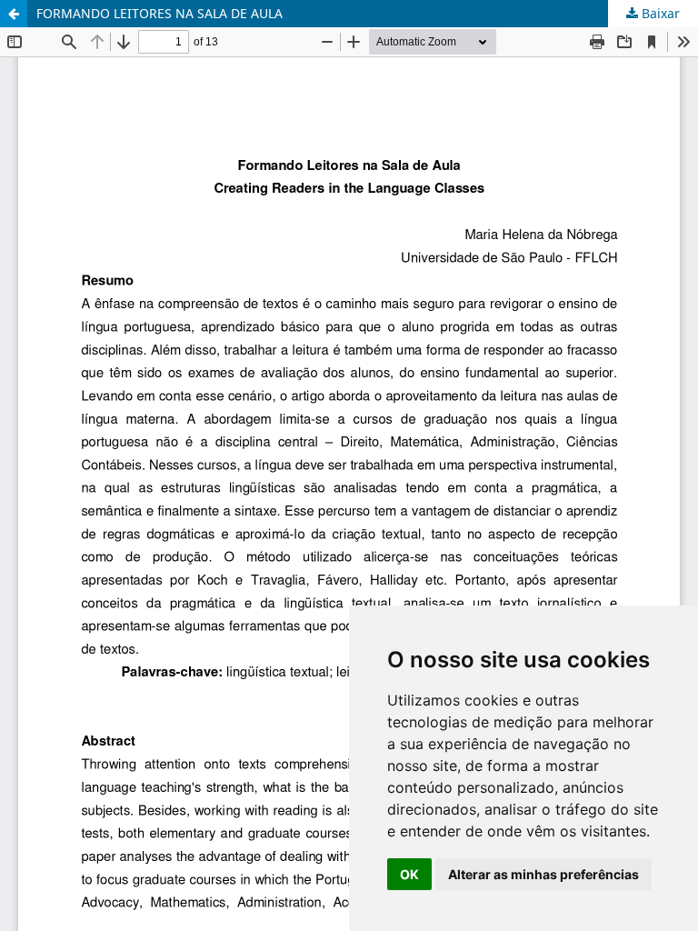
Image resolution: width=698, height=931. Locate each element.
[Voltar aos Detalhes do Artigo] (13, 13)
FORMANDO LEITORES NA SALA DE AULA (159, 13)
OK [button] (409, 874)
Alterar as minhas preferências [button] (543, 874)
